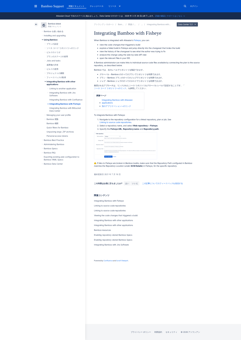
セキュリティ (171, 332)
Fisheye (137, 40)
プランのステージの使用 (57, 56)
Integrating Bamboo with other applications (113, 220)
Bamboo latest (54, 23)
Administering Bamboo (54, 144)
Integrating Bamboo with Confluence (65, 99)
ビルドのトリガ (53, 52)
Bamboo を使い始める (53, 31)
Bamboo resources (102, 230)
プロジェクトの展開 (55, 73)
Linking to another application (62, 88)
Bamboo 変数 (52, 119)
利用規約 (158, 332)
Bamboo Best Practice (54, 140)
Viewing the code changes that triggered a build (116, 215)
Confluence (108, 261)
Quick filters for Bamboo (57, 127)
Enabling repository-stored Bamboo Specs (113, 235)
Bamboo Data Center (53, 164)
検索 (185, 6)
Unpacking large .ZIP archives (60, 132)
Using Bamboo (51, 39)
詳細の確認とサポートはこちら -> (170, 16)
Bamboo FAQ (50, 152)
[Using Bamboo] (142, 24)
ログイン (194, 6)
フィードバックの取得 (56, 77)
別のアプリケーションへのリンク (116, 106)
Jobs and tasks (53, 60)
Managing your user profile (59, 115)
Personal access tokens (57, 136)
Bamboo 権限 (52, 123)
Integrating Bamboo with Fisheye (64, 104)
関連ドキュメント (76, 6)
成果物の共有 (52, 65)
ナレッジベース (96, 6)
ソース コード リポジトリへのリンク (63, 48)
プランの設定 (52, 44)
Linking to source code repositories (115, 122)
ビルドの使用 (52, 69)
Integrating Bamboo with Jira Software (111, 244)
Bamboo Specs (50, 148)
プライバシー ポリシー (141, 332)
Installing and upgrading (55, 35)
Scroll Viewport (122, 261)
